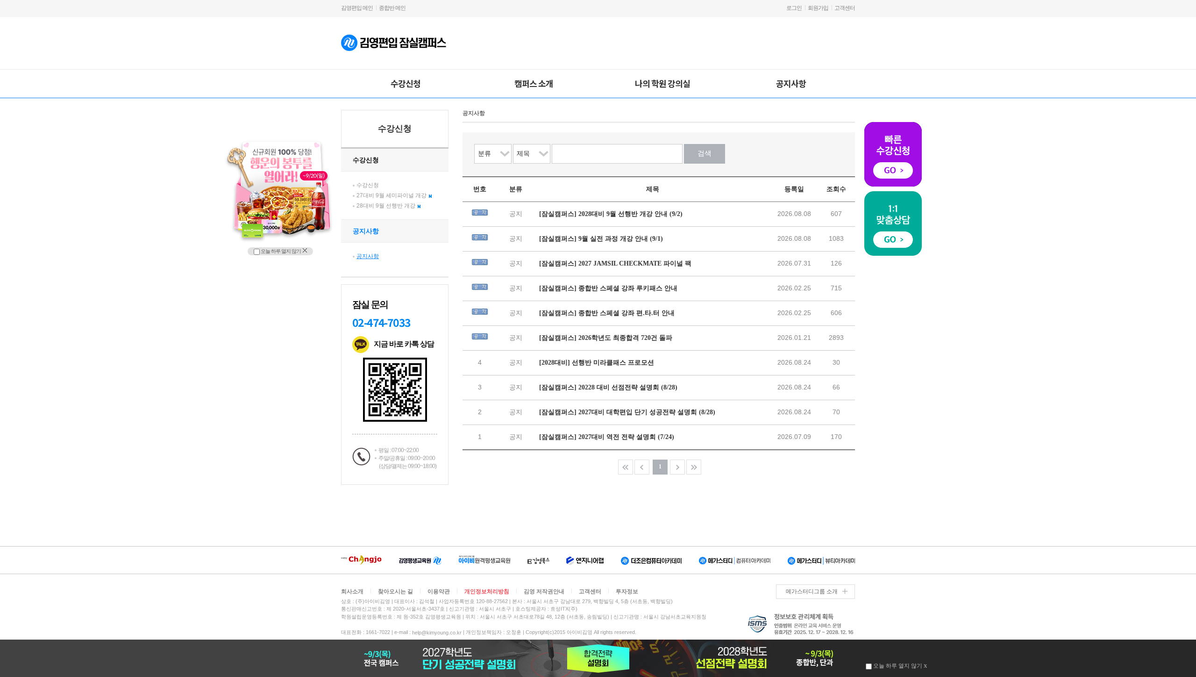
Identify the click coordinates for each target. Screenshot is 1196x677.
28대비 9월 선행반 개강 (385, 205)
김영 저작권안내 (544, 591)
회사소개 (352, 591)
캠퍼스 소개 (533, 83)
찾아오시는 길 (395, 591)
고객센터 (844, 8)
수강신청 (405, 83)
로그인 (794, 8)
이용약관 (438, 591)
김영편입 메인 (357, 8)
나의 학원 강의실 (662, 83)
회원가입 (818, 8)
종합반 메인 (392, 8)
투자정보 (627, 591)
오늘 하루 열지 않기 (280, 251)
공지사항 (791, 83)
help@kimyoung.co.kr (437, 632)
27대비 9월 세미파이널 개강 (391, 195)
